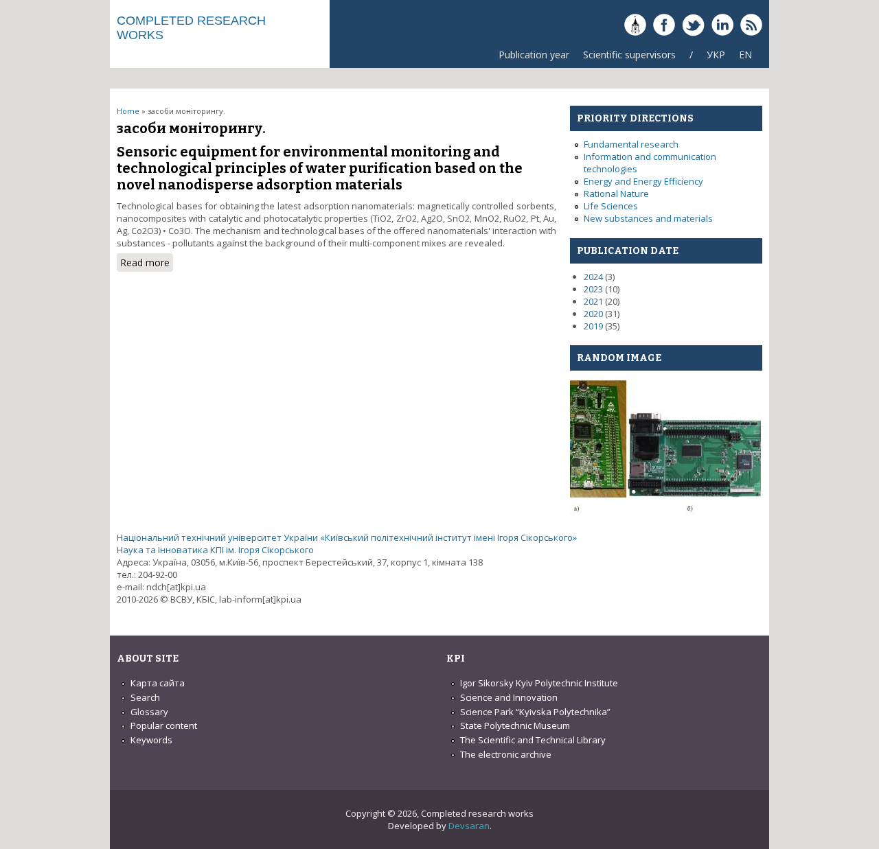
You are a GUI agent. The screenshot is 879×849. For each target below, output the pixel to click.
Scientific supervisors (629, 54)
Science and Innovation (509, 697)
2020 (593, 313)
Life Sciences (611, 206)
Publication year (534, 54)
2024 (593, 276)
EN (745, 54)
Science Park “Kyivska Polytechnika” (535, 712)
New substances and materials (648, 218)
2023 (593, 289)
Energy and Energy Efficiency (643, 181)
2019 (593, 326)
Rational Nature (616, 193)
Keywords (151, 740)
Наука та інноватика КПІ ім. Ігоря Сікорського (215, 550)
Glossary (149, 712)
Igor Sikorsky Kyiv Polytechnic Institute (539, 683)
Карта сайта (157, 683)
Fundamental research (631, 144)
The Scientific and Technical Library (533, 740)
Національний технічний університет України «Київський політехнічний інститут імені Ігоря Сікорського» (347, 537)
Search (145, 697)
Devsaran (469, 825)
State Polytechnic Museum (515, 725)
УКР (716, 54)
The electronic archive (505, 754)
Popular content (163, 725)
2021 (593, 301)
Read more (146, 264)
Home (128, 111)
